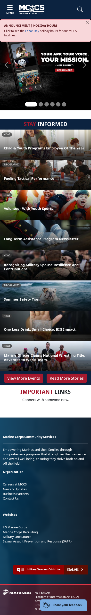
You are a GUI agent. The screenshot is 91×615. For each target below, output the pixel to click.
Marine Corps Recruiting (20, 532)
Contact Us (11, 498)
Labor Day (32, 31)
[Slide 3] (46, 104)
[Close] (87, 22)
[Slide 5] (58, 104)
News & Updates (15, 489)
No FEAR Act (42, 592)
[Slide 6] (64, 104)
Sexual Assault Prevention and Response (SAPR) (37, 541)
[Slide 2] (41, 104)
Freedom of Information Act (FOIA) (57, 597)
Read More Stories (67, 378)
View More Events (23, 378)
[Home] (31, 9)
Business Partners (16, 494)
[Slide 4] (52, 104)
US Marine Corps (15, 527)
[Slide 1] (31, 104)
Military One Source (17, 536)
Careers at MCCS (15, 484)
